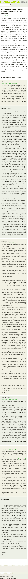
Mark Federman (6, 81)
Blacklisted (19, 569)
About (25, 2)
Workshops (22, 567)
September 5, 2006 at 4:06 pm (9, 243)
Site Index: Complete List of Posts (6, 576)
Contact (3, 571)
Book (2, 569)
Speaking (15, 567)
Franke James (7, 16)
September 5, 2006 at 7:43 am (9, 110)
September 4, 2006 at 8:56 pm (9, 83)
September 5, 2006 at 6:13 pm (9, 399)
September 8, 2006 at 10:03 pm (10, 501)
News (25, 1)
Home (2, 567)
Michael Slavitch (6, 397)
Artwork (6, 569)
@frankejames (13, 578)
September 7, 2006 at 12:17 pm (10, 450)
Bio (11, 569)
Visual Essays (22, 2)
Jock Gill (4, 499)
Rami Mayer (5, 108)
